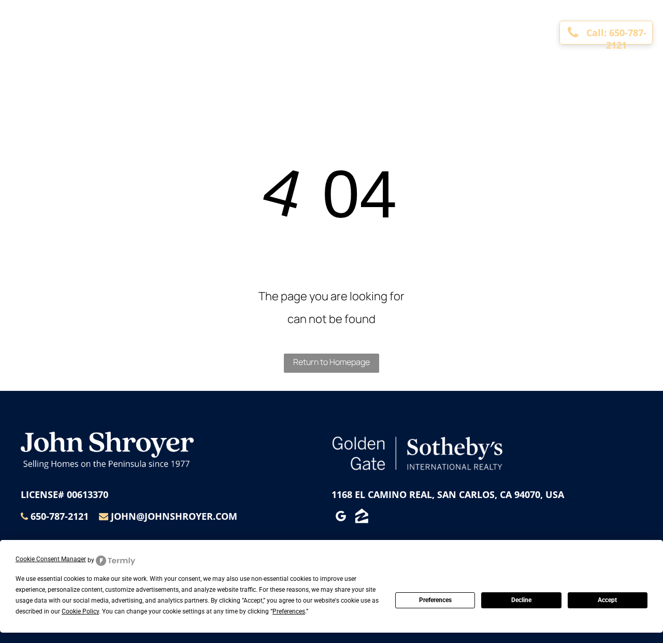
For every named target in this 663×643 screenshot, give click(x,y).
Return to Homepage (331, 362)
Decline (521, 600)
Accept (607, 600)
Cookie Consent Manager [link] (51, 559)
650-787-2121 (60, 516)
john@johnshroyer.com (174, 516)
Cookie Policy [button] (80, 611)
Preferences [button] (288, 611)
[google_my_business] (341, 517)
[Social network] (361, 517)
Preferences (435, 600)
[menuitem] (179, 23)
